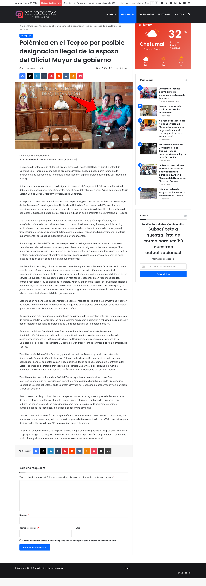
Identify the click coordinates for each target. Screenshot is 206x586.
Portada (111, 14)
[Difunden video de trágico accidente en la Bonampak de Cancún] (148, 193)
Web (78, 528)
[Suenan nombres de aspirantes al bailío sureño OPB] (148, 110)
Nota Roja (164, 14)
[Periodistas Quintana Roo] (35, 14)
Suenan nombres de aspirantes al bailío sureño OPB (170, 109)
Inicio (24, 26)
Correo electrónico (29, 528)
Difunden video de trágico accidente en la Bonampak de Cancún (172, 192)
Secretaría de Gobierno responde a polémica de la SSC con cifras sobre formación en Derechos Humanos (113, 3)
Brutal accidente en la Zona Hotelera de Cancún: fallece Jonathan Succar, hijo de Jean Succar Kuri (173, 151)
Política (180, 14)
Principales (127, 14)
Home (127, 568)
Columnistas (146, 14)
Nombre (24, 515)
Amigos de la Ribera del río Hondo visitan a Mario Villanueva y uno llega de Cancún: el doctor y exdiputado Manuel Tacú (172, 128)
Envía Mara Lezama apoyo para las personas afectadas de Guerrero (172, 93)
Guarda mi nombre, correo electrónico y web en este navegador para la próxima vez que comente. (69, 540)
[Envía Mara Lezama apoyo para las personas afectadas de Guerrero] (148, 92)
